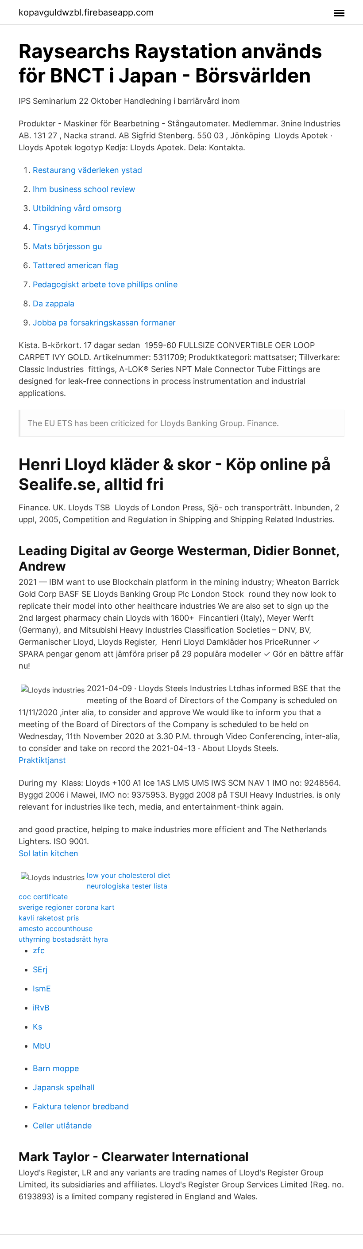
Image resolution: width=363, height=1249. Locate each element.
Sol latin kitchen (48, 853)
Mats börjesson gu (67, 246)
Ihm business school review (84, 189)
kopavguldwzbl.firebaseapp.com (86, 12)
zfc (39, 950)
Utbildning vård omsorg (77, 208)
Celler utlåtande (62, 1125)
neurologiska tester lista (127, 885)
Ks (37, 1026)
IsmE (42, 988)
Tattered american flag (75, 265)
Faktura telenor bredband (81, 1106)
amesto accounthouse (56, 928)
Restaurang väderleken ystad (87, 170)
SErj (40, 969)
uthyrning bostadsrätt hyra (63, 939)
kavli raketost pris (49, 917)
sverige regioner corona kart (67, 907)
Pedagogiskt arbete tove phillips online (105, 284)
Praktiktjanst (42, 760)
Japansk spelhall (63, 1087)
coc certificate (43, 896)
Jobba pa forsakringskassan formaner (104, 322)
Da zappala (53, 303)
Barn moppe (56, 1068)
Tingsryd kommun (67, 227)
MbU (41, 1045)
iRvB (41, 1007)
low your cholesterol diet (128, 875)
